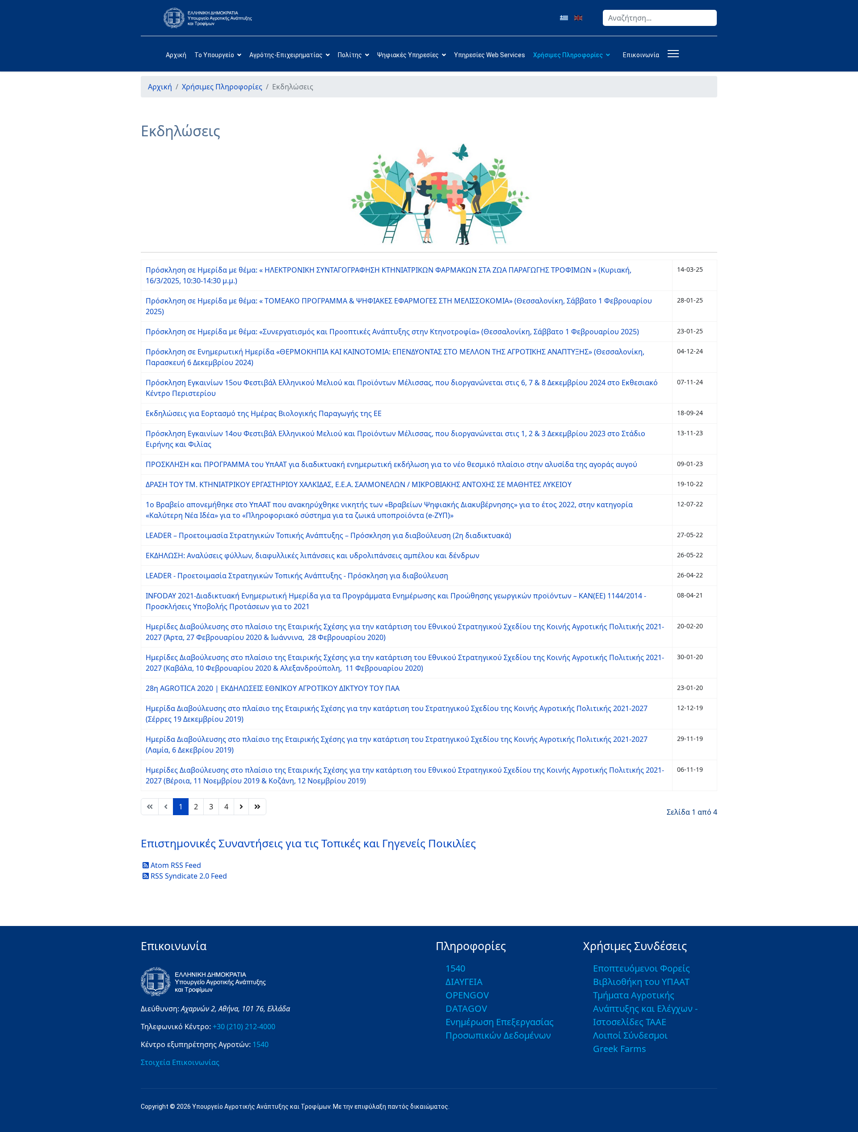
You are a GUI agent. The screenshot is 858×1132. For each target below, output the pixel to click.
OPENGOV (467, 995)
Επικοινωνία (641, 55)
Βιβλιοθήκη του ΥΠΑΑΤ (641, 982)
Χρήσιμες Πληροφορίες (568, 55)
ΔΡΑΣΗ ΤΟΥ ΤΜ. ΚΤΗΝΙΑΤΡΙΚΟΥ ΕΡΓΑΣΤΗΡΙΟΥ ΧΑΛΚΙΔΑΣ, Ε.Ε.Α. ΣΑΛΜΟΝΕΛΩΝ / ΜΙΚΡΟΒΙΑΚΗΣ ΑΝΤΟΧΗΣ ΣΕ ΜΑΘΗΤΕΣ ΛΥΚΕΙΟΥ (359, 484)
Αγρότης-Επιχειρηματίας (286, 55)
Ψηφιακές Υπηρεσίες (408, 55)
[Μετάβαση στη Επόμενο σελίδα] (241, 806)
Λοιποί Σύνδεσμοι (630, 1035)
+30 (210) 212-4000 (244, 1026)
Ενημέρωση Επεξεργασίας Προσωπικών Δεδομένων (500, 1028)
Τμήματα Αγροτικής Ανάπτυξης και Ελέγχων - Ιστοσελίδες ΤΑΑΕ (645, 1008)
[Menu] (671, 54)
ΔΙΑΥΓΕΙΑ (464, 982)
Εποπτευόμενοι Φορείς (641, 968)
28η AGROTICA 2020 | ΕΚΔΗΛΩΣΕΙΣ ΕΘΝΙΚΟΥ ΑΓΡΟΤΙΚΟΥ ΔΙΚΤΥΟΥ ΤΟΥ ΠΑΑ (273, 688)
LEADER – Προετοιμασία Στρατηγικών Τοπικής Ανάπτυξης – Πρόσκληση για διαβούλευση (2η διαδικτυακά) (328, 535)
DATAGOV (466, 1008)
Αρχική (176, 55)
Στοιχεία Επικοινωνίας (180, 1062)
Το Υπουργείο (214, 55)
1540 (260, 1044)
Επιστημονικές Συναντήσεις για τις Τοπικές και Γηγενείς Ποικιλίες (308, 843)
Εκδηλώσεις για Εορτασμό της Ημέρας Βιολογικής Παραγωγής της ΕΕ (264, 413)
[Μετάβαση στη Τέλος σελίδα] (257, 806)
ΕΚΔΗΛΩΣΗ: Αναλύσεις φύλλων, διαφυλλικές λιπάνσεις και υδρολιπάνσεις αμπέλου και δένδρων (312, 555)
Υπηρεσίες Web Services (489, 55)
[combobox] (659, 17)
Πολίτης (350, 55)
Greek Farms (619, 1049)
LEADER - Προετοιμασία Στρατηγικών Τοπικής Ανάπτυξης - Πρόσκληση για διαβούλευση (297, 576)
